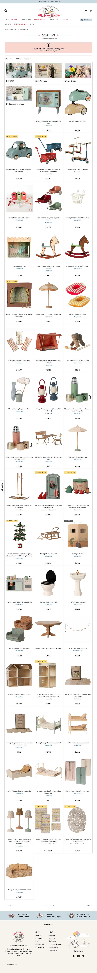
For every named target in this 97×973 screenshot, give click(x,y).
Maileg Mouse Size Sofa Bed (19, 648)
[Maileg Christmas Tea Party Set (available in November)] (77, 486)
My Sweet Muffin (12, 964)
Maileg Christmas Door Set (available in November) (48, 506)
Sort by (18, 59)
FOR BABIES (26, 20)
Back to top (47, 924)
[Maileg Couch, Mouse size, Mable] (19, 871)
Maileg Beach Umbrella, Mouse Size (48, 314)
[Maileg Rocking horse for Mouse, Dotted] (48, 247)
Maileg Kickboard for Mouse (78, 169)
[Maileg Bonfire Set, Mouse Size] (77, 341)
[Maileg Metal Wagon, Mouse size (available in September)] (48, 150)
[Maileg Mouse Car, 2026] (77, 102)
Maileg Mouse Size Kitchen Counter (19, 602)
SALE (32, 24)
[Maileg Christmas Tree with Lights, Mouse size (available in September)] (19, 535)
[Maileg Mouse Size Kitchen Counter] (19, 583)
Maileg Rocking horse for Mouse (77, 266)
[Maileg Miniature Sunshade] (77, 438)
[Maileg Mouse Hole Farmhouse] (19, 675)
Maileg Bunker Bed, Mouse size (78, 743)
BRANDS (8, 24)
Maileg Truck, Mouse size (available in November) (19, 170)
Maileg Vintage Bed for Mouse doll (48, 743)
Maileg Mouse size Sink (78, 602)
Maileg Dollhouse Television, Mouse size (48, 122)
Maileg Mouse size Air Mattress (19, 360)
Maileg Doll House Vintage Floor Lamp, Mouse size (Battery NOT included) (19, 841)
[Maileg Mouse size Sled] (48, 535)
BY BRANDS (39, 947)
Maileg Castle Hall (19, 266)
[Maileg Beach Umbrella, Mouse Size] (48, 295)
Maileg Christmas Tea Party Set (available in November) (78, 506)
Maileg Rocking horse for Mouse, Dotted (48, 267)
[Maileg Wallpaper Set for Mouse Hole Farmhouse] (77, 675)
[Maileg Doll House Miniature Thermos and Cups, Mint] (77, 390)
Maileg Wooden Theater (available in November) (19, 315)
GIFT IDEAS (39, 944)
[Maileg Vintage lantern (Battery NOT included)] (48, 390)
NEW (7, 20)
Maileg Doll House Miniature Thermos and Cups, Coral (19, 458)
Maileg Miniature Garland (78, 648)
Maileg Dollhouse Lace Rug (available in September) (78, 840)
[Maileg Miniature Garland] (77, 629)
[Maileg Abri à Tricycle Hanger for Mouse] (48, 199)
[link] (23, 905)
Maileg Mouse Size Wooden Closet (77, 791)
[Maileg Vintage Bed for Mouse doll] (48, 723)
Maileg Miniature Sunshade (78, 457)
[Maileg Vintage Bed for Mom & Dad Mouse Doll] (48, 772)
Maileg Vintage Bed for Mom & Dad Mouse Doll (48, 792)
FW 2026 (10, 81)
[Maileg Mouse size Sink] (77, 583)
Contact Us (53, 951)
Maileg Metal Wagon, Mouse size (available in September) (48, 170)
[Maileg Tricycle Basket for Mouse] (77, 199)
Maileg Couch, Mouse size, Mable (19, 890)
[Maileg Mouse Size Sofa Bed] (19, 629)
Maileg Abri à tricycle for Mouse (19, 218)
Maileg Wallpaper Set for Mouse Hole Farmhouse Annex (19, 744)
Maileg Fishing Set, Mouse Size (19, 409)
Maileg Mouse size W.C (48, 602)
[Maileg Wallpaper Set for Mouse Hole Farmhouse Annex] (19, 723)
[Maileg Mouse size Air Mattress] (19, 341)
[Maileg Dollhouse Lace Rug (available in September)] (77, 820)
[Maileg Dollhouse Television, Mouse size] (48, 102)
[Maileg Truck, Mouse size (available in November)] (19, 150)
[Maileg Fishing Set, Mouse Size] (19, 390)
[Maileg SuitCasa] (77, 535)
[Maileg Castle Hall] (19, 247)
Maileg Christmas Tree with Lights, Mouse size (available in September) (19, 555)
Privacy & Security (55, 944)
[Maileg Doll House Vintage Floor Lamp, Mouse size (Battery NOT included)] (19, 820)
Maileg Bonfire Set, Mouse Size (78, 360)
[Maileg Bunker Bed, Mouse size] (77, 723)
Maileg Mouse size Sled (48, 554)
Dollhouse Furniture (15, 104)
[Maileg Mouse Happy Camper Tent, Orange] (48, 341)
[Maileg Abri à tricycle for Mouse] (19, 199)
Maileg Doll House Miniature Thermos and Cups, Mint (77, 410)
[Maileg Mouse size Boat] (77, 295)
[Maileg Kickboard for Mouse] (77, 150)
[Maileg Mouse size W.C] (48, 583)
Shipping (52, 935)
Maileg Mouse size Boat (77, 314)
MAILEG (12, 29)
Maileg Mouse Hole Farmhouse (19, 694)
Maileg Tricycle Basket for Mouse (78, 218)
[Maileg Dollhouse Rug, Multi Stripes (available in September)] (48, 820)
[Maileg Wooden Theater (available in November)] (19, 295)
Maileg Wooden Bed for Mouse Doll (19, 791)
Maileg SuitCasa (77, 554)
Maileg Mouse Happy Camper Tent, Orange (48, 362)
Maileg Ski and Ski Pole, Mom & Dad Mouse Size (19, 506)
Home (6, 29)
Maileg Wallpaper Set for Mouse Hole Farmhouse (78, 696)
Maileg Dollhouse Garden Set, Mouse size (48, 458)
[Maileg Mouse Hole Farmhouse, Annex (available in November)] (48, 675)
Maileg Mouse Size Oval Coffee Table (48, 648)
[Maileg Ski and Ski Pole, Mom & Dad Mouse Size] (19, 486)
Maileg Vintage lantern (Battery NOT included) (48, 410)
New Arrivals (41, 81)
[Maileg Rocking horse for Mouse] (77, 247)
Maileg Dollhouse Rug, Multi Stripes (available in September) (48, 840)
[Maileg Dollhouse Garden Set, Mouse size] (48, 438)
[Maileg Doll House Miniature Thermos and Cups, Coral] (19, 438)
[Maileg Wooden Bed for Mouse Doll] (19, 772)
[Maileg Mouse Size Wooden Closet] (77, 772)
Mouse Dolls (70, 81)
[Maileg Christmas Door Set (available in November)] (48, 486)
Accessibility (53, 947)
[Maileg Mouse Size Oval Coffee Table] (48, 629)
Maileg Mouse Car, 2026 (77, 121)
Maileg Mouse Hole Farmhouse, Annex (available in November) (48, 696)
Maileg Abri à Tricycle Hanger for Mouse (48, 219)
